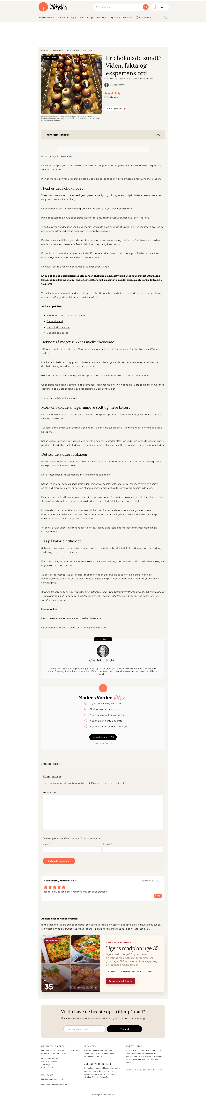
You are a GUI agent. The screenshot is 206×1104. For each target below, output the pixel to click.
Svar (158, 896)
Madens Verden (53, 7)
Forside (44, 50)
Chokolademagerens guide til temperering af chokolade (73, 627)
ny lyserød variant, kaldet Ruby (58, 199)
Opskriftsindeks (47, 17)
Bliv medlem (145, 17)
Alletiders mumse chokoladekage (66, 315)
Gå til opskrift (114, 108)
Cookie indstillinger (133, 1070)
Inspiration (115, 17)
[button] (105, 93)
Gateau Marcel (55, 321)
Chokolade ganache (58, 327)
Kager (74, 17)
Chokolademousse (57, 332)
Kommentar (50, 792)
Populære (102, 17)
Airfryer (90, 17)
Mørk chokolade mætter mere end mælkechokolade (71, 618)
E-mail (107, 844)
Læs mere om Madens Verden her (54, 1084)
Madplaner (128, 17)
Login (160, 7)
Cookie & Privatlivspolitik (152, 1070)
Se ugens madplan (120, 981)
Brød (81, 17)
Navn (46, 844)
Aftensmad (62, 17)
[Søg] (165, 17)
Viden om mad (73, 50)
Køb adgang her (100, 737)
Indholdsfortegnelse (58, 134)
